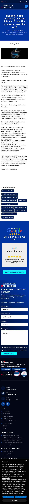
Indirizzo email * (5, 314)
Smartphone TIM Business (9, 421)
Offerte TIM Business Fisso (9, 197)
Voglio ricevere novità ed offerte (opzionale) (15, 350)
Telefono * (4, 321)
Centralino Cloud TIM (7, 190)
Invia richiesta (9, 353)
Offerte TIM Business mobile (9, 194)
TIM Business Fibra (21, 210)
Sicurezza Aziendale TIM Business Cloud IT (13, 442)
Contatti (5, 428)
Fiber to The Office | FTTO (9, 445)
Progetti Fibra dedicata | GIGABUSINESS (12, 440)
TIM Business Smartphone (9, 213)
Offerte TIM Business (8, 416)
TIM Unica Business (7, 217)
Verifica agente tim (19, 369)
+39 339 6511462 (11, 394)
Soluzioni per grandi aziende (9, 204)
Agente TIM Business (8, 210)
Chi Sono (5, 425)
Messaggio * (4, 329)
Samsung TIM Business (8, 454)
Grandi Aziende (6, 413)
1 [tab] (11, 269)
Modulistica (6, 369)
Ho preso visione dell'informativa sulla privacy (15, 347)
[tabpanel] (14, 255)
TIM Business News (17, 31)
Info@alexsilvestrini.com (13, 400)
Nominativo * (4, 306)
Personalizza (14, 500)
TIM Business (22, 200)
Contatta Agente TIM (20, 207)
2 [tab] (13, 269)
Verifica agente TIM (7, 207)
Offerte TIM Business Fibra (9, 200)
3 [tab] (16, 269)
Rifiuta (8, 497)
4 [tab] (18, 269)
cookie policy (6, 478)
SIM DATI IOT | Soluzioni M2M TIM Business (13, 437)
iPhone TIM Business (8, 451)
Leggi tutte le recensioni (14, 272)
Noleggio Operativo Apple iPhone (11, 435)
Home (7, 31)
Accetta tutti (20, 497)
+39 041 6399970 (11, 389)
